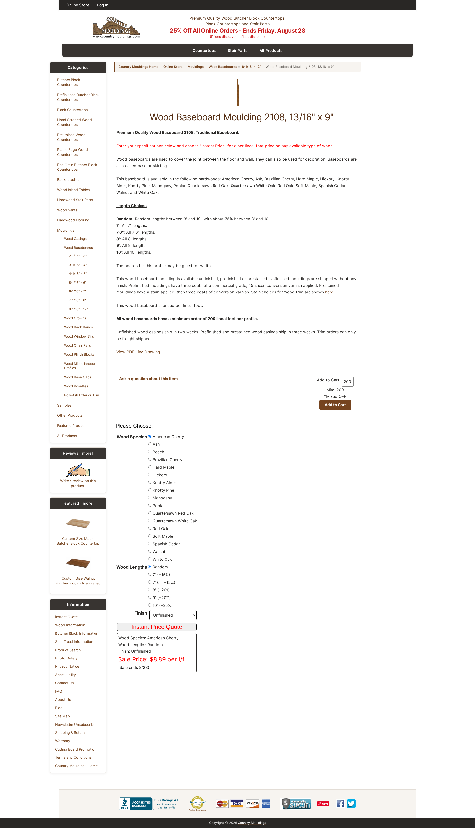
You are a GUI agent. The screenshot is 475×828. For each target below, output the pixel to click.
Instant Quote (66, 617)
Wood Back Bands (78, 327)
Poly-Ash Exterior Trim (81, 395)
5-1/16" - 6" (77, 283)
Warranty (62, 741)
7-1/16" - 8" (77, 300)
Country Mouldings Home (76, 766)
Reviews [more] (78, 453)
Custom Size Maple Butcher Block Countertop (78, 540)
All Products (271, 50)
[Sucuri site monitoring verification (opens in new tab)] (295, 804)
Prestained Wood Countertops (71, 137)
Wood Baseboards (78, 248)
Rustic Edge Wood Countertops (72, 151)
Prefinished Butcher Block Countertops (78, 97)
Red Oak (160, 528)
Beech (158, 451)
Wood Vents (67, 210)
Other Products (70, 415)
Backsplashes (68, 179)
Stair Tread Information (74, 641)
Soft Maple (163, 536)
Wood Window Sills (79, 336)
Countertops (204, 50)
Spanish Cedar (166, 543)
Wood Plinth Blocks (79, 354)
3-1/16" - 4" (78, 265)
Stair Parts (238, 50)
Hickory (160, 474)
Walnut (159, 551)
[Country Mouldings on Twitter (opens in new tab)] (351, 803)
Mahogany (162, 497)
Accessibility (65, 675)
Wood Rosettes (76, 386)
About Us (63, 699)
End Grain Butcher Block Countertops (77, 167)
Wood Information (70, 625)
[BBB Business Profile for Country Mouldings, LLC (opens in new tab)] (149, 803)
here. (329, 292)
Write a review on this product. (78, 483)
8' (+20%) (162, 589)
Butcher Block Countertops (68, 82)
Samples (64, 405)
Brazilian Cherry (167, 459)
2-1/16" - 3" (78, 256)
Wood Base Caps (77, 377)
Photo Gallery (66, 658)
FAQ (58, 691)
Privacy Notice (67, 666)
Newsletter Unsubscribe (75, 724)
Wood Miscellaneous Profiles (80, 366)
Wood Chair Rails (77, 345)
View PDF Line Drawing (138, 351)
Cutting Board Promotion (75, 749)
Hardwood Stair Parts (75, 200)
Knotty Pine (163, 490)
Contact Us (64, 683)
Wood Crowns (75, 318)
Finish (140, 613)
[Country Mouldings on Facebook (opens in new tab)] (340, 803)
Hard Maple (163, 467)
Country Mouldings (252, 823)
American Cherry (168, 436)
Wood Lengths (131, 567)
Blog (59, 708)
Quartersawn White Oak (175, 520)
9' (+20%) (162, 597)
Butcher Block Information (76, 633)
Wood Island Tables (73, 190)
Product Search (68, 650)
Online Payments (197, 810)
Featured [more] (78, 503)
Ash (156, 444)
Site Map (62, 716)
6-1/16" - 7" (77, 291)
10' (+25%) (163, 605)
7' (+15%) (161, 574)
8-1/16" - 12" (78, 309)
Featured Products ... (74, 425)
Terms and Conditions (73, 757)
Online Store (77, 5)
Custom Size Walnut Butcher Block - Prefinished (78, 580)
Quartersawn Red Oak (173, 513)
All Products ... (69, 436)
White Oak (162, 559)
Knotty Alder (164, 482)
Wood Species (132, 436)
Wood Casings (75, 239)
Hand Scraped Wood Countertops (74, 122)
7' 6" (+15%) (164, 582)
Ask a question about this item (148, 378)
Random (160, 566)
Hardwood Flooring (73, 220)
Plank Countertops (72, 110)
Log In (102, 5)
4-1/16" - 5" (78, 274)
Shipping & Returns (71, 733)
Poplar (159, 505)
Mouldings (65, 230)
